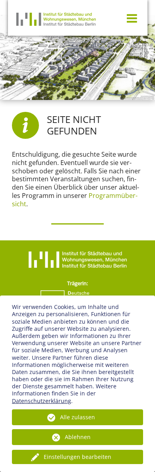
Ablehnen (78, 437)
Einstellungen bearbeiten (77, 456)
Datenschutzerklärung (41, 401)
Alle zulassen (77, 417)
